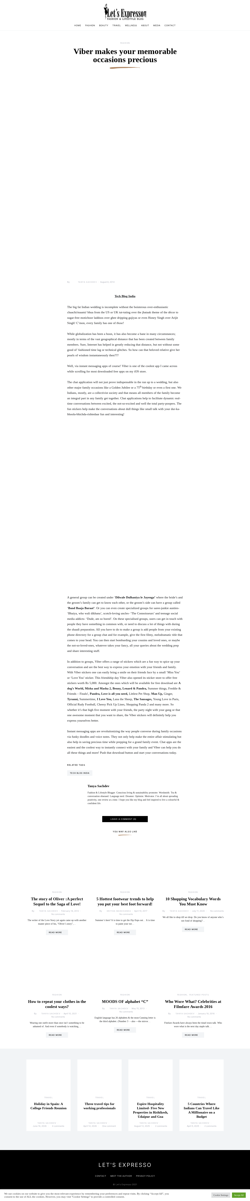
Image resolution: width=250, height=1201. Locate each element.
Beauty (103, 25)
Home (77, 25)
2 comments (161, 1126)
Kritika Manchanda (119, 911)
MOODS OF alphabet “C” (125, 1001)
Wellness (131, 25)
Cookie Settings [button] (220, 1195)
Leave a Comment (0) (123, 819)
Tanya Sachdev (87, 282)
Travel (116, 25)
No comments (58, 914)
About (145, 25)
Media (157, 25)
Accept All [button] (239, 1195)
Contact (170, 25)
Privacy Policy (145, 1176)
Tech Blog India (80, 773)
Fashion (90, 25)
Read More (55, 932)
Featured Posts (199, 995)
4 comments (58, 1126)
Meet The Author (121, 1176)
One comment (109, 1126)
